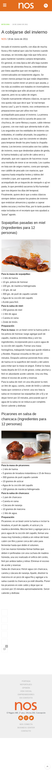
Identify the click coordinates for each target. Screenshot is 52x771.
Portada (26, 681)
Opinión (26, 688)
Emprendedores (26, 694)
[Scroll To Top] (47, 766)
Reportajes (26, 685)
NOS (4, 39)
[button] (46, 6)
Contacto (26, 731)
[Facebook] (20, 718)
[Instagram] (26, 718)
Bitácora (5, 24)
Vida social (26, 691)
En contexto (26, 698)
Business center (26, 728)
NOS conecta (26, 724)
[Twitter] (31, 718)
